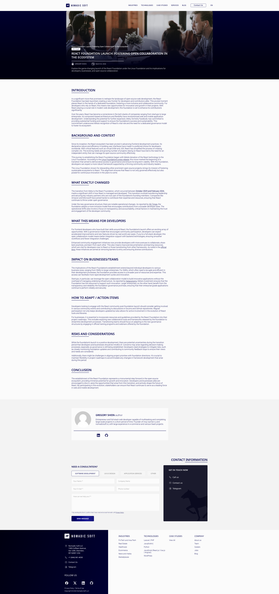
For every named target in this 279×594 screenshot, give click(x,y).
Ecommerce (123, 550)
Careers (197, 547)
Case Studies (162, 5)
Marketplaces (124, 557)
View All (172, 540)
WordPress (148, 556)
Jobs (196, 550)
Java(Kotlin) (148, 544)
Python (146, 547)
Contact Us (198, 5)
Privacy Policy (120, 512)
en (212, 5)
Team (196, 544)
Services (175, 5)
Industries (133, 5)
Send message (83, 518)
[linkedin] (98, 435)
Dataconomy (131, 281)
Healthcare (123, 547)
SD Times (153, 204)
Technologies (147, 5)
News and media (125, 554)
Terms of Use (79, 588)
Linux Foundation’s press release (115, 159)
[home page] (77, 5)
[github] (106, 435)
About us (197, 540)
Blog (184, 5)
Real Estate (123, 544)
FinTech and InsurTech (127, 540)
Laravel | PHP (149, 540)
